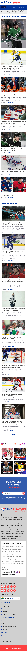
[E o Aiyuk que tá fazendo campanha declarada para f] (7, 454)
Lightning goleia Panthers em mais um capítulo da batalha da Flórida (13, 366)
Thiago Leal (10, 317)
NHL (4, 7)
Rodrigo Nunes (11, 346)
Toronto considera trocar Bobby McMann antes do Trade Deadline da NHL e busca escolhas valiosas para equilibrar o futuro (13, 256)
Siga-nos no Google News (9, 614)
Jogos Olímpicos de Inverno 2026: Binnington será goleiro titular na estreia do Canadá (12, 224)
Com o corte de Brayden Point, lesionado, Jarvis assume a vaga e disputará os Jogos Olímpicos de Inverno (13, 342)
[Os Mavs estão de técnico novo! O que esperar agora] (20, 467)
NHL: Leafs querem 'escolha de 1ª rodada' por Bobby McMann (12, 252)
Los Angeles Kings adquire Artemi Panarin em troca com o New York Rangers (12, 422)
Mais (13, 434)
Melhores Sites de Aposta (9, 624)
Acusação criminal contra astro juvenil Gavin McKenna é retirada (13, 309)
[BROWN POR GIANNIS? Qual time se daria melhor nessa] (20, 454)
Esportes (9, 7)
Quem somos (6, 606)
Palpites (14, 7)
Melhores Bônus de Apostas (9, 626)
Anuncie (5, 611)
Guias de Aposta (7, 621)
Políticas (4, 633)
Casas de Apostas (22, 7)
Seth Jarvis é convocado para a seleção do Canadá (11, 337)
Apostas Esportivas (8, 618)
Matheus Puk (10, 74)
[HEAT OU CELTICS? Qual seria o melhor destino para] (7, 467)
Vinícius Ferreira (11, 197)
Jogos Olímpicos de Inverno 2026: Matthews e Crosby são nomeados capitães (12, 281)
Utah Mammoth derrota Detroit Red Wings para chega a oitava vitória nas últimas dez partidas (13, 398)
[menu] (2, 2)
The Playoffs (5, 603)
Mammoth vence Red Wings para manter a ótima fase (12, 394)
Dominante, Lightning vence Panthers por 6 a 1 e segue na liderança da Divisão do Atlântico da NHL (13, 371)
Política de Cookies (7, 638)
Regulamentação (7, 641)
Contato (5, 609)
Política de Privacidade (8, 636)
